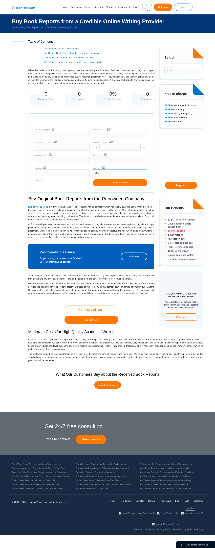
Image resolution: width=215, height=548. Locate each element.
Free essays (165, 501)
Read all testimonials (107, 385)
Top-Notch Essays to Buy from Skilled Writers (96, 472)
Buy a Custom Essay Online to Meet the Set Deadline (163, 484)
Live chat (189, 508)
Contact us (91, 319)
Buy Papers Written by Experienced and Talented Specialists (167, 472)
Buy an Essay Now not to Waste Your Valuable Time (35, 484)
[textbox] (120, 134)
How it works (126, 501)
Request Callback (90, 310)
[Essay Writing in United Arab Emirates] (137, 513)
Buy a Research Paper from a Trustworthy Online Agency (101, 464)
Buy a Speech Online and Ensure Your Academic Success (38, 488)
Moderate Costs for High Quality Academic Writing (68, 57)
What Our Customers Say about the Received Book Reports (73, 62)
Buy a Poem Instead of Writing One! (92, 488)
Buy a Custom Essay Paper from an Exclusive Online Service (103, 484)
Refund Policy (179, 529)
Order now (76, 7)
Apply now (181, 185)
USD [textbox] (97, 173)
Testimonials (124, 7)
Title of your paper (42, 130)
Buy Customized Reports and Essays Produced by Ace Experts (40, 476)
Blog (177, 501)
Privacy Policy (164, 529)
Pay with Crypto (171, 524)
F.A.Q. (136, 7)
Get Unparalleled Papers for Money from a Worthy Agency (165, 464)
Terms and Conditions (144, 529)
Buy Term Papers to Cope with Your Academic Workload (164, 476)
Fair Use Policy (195, 529)
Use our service (91, 439)
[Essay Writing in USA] (192, 513)
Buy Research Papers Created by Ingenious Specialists (101, 476)
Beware (151, 501)
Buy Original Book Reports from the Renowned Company (71, 53)
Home (65, 7)
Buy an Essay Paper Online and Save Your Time (98, 480)
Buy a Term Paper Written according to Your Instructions (37, 464)
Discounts (99, 7)
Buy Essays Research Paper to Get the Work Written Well (165, 480)
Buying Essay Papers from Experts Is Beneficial (33, 480)
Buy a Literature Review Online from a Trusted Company (165, 488)
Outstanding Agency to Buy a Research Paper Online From (38, 468)
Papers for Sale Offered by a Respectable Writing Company (39, 472)
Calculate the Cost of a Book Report (61, 48)
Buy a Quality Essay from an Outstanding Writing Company (102, 468)
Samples (111, 7)
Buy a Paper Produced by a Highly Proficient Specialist (164, 468)
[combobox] (120, 137)
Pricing (87, 7)
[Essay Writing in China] (168, 513)
